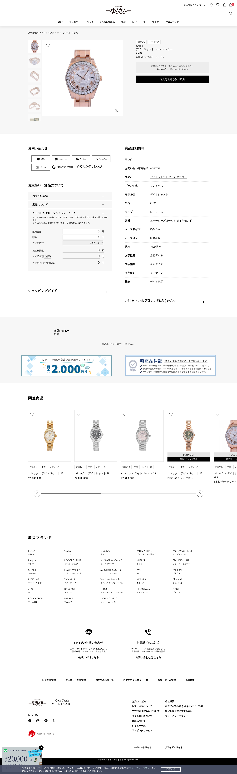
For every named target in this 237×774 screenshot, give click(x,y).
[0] (230, 4)
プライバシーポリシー (140, 768)
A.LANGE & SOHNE (111, 562)
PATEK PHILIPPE (146, 552)
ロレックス (49, 33)
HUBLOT (141, 562)
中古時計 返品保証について (146, 711)
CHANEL (32, 571)
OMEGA (105, 552)
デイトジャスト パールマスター (168, 177)
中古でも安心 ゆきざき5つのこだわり (184, 706)
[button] (200, 494)
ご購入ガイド (172, 22)
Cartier (69, 552)
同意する (170, 769)
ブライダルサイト (174, 747)
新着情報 (190, 680)
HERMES (141, 581)
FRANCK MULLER (182, 562)
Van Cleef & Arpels (111, 581)
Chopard (177, 581)
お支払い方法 (139, 701)
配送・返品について (142, 706)
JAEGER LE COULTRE (111, 571)
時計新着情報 (49, 680)
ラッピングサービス (142, 730)
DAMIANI (69, 590)
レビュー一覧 (139, 725)
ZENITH (32, 590)
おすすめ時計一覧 (105, 680)
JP (200, 5)
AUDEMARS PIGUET (183, 552)
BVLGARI (69, 600)
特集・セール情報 (167, 680)
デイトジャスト (64, 33)
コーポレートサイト (141, 747)
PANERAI (177, 571)
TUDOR (112, 590)
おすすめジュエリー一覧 (135, 680)
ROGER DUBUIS (72, 562)
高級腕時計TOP (34, 33)
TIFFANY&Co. (143, 590)
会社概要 (169, 701)
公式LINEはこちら (88, 657)
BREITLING (35, 581)
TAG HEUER (71, 581)
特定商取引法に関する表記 (178, 711)
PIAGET (176, 590)
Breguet (32, 562)
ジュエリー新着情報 (76, 680)
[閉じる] (41, 747)
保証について (139, 720)
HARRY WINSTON (74, 571)
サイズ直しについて (142, 716)
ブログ (155, 22)
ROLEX (33, 552)
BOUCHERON (35, 600)
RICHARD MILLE (108, 600)
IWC (139, 571)
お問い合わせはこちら (148, 657)
